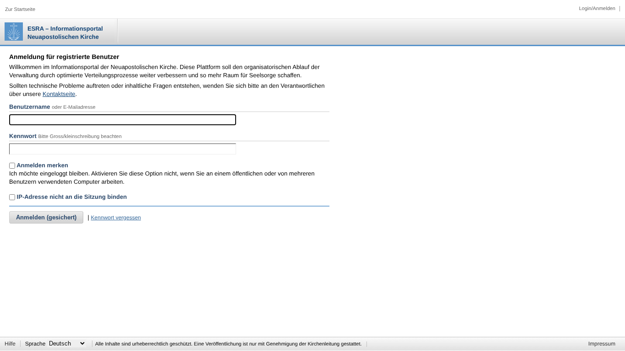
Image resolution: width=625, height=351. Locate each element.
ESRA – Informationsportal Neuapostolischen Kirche (65, 32)
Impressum (601, 343)
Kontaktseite (59, 93)
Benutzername (29, 106)
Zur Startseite (20, 9)
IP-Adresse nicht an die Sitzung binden (71, 196)
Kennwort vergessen (116, 217)
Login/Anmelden (597, 8)
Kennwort (23, 136)
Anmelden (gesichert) (46, 217)
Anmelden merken (41, 165)
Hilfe (10, 343)
